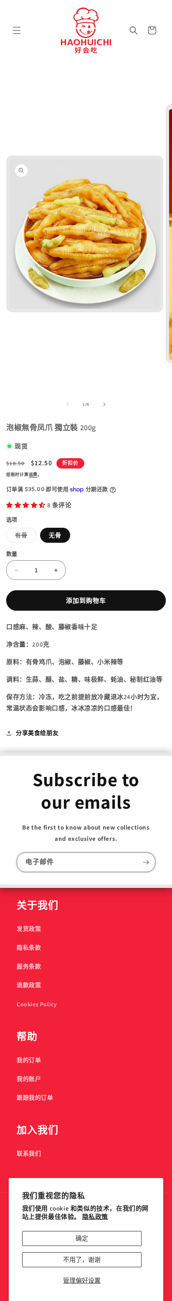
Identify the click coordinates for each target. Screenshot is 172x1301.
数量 (12, 553)
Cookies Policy (37, 1004)
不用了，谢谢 (82, 1259)
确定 (82, 1238)
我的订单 (29, 1060)
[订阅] (146, 862)
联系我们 (29, 1153)
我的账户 (29, 1079)
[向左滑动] (67, 404)
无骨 (55, 535)
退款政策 (29, 985)
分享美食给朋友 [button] (37, 733)
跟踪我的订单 (35, 1097)
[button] (17, 30)
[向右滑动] (104, 404)
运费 (33, 474)
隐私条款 (29, 947)
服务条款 (29, 966)
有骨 (24, 537)
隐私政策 (95, 1217)
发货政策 (29, 929)
